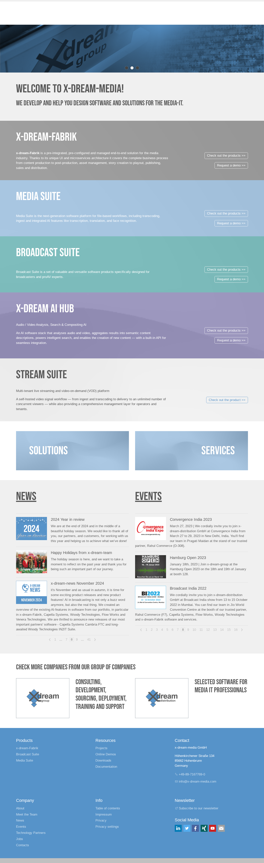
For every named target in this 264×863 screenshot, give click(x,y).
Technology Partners (31, 833)
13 (215, 630)
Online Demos (105, 754)
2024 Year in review (67, 519)
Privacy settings (107, 826)
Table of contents (107, 808)
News (20, 820)
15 (229, 630)
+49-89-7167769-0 (192, 774)
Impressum (103, 814)
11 (201, 630)
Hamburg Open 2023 (188, 558)
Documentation (106, 766)
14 (222, 630)
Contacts (22, 845)
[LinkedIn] (178, 828)
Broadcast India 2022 (188, 588)
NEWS (26, 496)
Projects (101, 748)
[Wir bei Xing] (204, 828)
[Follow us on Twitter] (186, 828)
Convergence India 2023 (191, 519)
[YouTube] (212, 828)
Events (21, 826)
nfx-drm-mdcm (198, 781)
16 (236, 630)
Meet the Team (26, 814)
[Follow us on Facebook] (195, 828)
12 (208, 630)
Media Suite (24, 760)
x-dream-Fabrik (27, 748)
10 (194, 630)
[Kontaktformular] (221, 828)
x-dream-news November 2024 (77, 583)
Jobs (19, 839)
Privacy (100, 820)
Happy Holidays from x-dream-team (81, 553)
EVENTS (148, 496)
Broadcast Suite (27, 754)
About (20, 808)
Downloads (103, 760)
